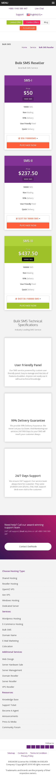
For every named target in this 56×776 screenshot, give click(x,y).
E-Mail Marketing (10, 640)
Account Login (29, 28)
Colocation (7, 646)
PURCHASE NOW (28, 145)
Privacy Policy (27, 756)
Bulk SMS (6, 629)
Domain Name (9, 635)
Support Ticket (9, 705)
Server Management (12, 670)
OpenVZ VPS (8, 589)
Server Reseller (9, 681)
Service (33, 47)
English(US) (35, 14)
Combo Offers (32, 22)
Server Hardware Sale (12, 664)
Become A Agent (10, 710)
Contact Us (22, 753)
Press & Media (9, 721)
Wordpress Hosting (11, 618)
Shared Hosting (9, 578)
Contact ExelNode (28, 546)
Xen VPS (6, 594)
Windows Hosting (10, 600)
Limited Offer (15, 22)
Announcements (10, 716)
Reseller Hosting (10, 583)
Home (24, 47)
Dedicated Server (10, 605)
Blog (46, 22)
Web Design (8, 659)
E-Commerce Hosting (12, 624)
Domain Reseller (10, 675)
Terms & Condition (38, 753)
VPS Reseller (8, 686)
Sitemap (11, 753)
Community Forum (11, 727)
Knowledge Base (10, 699)
